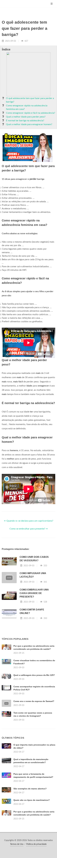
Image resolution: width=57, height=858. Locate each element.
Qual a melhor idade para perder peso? (25, 117)
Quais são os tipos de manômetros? (31, 800)
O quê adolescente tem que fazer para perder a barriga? (30, 100)
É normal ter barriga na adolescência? (25, 120)
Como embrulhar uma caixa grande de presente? (34, 593)
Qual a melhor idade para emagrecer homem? (29, 124)
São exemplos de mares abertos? (30, 788)
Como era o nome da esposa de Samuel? (33, 701)
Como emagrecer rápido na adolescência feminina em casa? (26, 107)
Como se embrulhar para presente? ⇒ (29, 529)
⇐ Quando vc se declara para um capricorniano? (28, 521)
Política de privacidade (36, 844)
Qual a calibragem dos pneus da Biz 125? (34, 675)
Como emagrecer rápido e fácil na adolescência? (30, 113)
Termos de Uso (16, 844)
